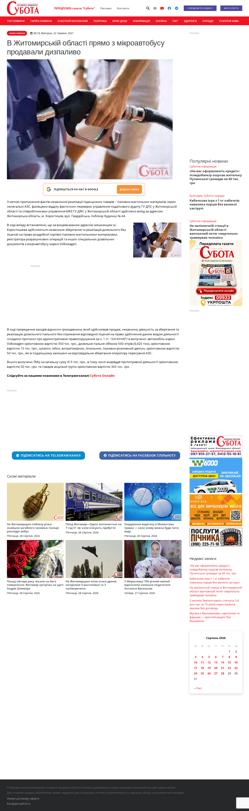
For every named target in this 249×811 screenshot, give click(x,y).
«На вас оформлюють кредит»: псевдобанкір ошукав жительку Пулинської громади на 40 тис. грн (216, 177)
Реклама (105, 8)
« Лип (198, 688)
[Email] (155, 8)
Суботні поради (214, 195)
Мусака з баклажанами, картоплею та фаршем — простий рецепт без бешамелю (215, 617)
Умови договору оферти (23, 798)
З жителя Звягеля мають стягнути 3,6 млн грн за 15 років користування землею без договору (214, 604)
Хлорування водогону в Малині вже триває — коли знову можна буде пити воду (151, 527)
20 (215, 668)
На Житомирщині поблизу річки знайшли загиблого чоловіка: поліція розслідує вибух (33, 527)
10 (195, 662)
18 (202, 668)
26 (209, 673)
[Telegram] (176, 8)
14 (222, 662)
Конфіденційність (19, 803)
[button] (148, 8)
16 (236, 662)
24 (195, 673)
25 (202, 673)
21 (222, 668)
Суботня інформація (203, 166)
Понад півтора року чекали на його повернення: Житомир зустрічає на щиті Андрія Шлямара (35, 584)
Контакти (123, 8)
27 (215, 673)
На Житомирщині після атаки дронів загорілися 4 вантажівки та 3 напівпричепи (91, 584)
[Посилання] (23, 8)
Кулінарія (196, 195)
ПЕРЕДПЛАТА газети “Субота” (74, 8)
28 (222, 673)
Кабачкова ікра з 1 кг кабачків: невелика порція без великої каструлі (215, 204)
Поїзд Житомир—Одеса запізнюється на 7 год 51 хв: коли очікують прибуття (94, 526)
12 (209, 662)
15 (229, 662)
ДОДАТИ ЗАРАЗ (129, 189)
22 (229, 668)
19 (209, 668)
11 (202, 662)
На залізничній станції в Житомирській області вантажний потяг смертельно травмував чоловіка (214, 231)
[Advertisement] (94, 295)
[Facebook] (169, 8)
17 (195, 668)
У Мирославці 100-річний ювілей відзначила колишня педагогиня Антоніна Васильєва (147, 584)
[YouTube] (162, 8)
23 (236, 668)
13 (215, 662)
